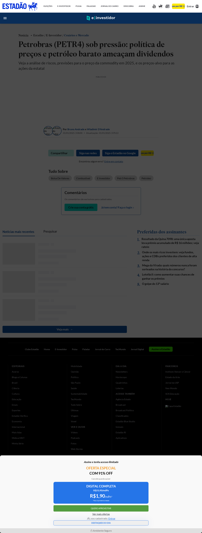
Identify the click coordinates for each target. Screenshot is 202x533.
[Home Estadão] (20, 6)
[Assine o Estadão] (178, 6)
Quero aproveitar (101, 508)
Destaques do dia (101, 523)
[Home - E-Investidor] (101, 18)
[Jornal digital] (167, 6)
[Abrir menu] (5, 18)
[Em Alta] (154, 6)
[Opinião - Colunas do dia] (160, 6)
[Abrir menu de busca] (196, 18)
